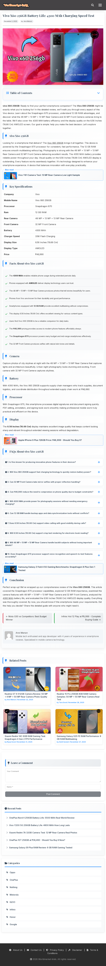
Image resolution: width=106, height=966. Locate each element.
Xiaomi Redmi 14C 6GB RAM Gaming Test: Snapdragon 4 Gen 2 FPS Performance (25, 737)
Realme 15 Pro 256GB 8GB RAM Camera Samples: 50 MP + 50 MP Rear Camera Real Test (78, 697)
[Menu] (100, 5)
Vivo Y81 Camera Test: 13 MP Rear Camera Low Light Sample (49, 175)
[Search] (92, 5)
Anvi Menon (28, 21)
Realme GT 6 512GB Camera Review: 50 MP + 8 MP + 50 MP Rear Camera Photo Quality (26, 695)
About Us (17, 950)
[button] (53, 93)
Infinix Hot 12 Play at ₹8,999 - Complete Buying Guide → (81, 618)
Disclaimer (76, 950)
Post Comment (53, 794)
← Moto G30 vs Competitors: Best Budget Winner (26, 618)
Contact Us (36, 950)
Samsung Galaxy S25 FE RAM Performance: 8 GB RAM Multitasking (79, 737)
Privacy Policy (56, 950)
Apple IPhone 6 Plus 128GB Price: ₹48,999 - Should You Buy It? (50, 440)
